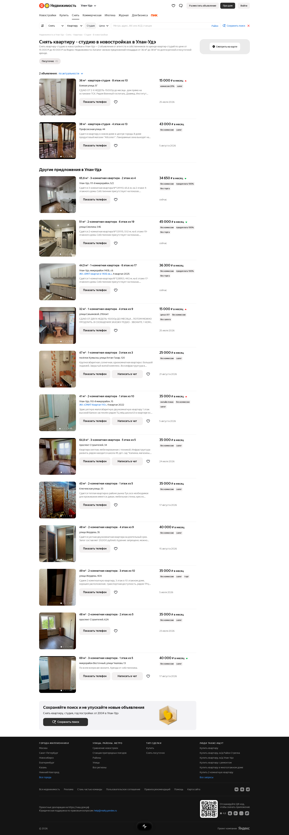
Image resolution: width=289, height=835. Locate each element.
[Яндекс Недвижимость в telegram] (248, 789)
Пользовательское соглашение (123, 789)
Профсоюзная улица (90, 129)
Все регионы (100, 767)
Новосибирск (46, 757)
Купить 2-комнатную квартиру (216, 772)
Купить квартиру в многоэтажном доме (221, 767)
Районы (97, 757)
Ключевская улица (89, 488)
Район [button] (215, 26)
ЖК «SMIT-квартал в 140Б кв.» (95, 273)
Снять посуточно (155, 753)
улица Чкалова (114, 663)
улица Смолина (87, 227)
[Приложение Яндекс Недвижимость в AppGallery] (241, 813)
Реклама (68, 789)
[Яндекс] (244, 828)
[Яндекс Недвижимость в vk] (236, 789)
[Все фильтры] (42, 25)
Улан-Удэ (84, 183)
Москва (43, 748)
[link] (244, 6)
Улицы (96, 762)
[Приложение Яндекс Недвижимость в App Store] (230, 813)
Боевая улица (86, 85)
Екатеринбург (46, 762)
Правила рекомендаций (157, 789)
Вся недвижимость (49, 789)
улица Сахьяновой (89, 314)
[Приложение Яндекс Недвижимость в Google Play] (236, 813)
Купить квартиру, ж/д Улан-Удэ (216, 757)
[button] (181, 6)
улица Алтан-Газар (110, 357)
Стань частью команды (89, 789)
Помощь (178, 789)
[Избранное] (173, 6)
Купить (150, 748)
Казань (43, 767)
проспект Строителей (91, 445)
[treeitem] (48, 15)
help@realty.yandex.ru (105, 810)
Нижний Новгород (49, 772)
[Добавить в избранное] (116, 102)
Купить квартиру (209, 748)
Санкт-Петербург (48, 753)
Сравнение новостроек (105, 748)
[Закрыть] (248, 25)
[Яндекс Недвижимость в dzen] (242, 789)
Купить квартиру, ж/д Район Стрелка (220, 753)
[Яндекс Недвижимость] (57, 5)
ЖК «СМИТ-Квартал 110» (92, 404)
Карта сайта (193, 789)
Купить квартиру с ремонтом (216, 762)
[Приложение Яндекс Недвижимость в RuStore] (247, 813)
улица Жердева (87, 532)
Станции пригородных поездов (110, 753)
